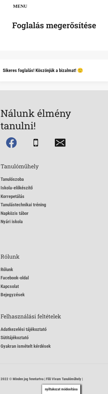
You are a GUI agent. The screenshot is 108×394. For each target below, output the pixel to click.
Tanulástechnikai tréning (23, 204)
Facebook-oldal (15, 277)
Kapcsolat (10, 286)
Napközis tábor (15, 213)
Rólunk (7, 269)
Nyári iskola (12, 221)
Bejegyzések (13, 294)
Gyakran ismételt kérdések (26, 346)
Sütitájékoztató (15, 337)
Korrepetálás (12, 196)
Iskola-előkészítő (17, 187)
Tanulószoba (12, 179)
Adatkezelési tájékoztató (24, 329)
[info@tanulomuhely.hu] (60, 142)
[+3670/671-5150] (36, 142)
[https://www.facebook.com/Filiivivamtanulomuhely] (11, 142)
